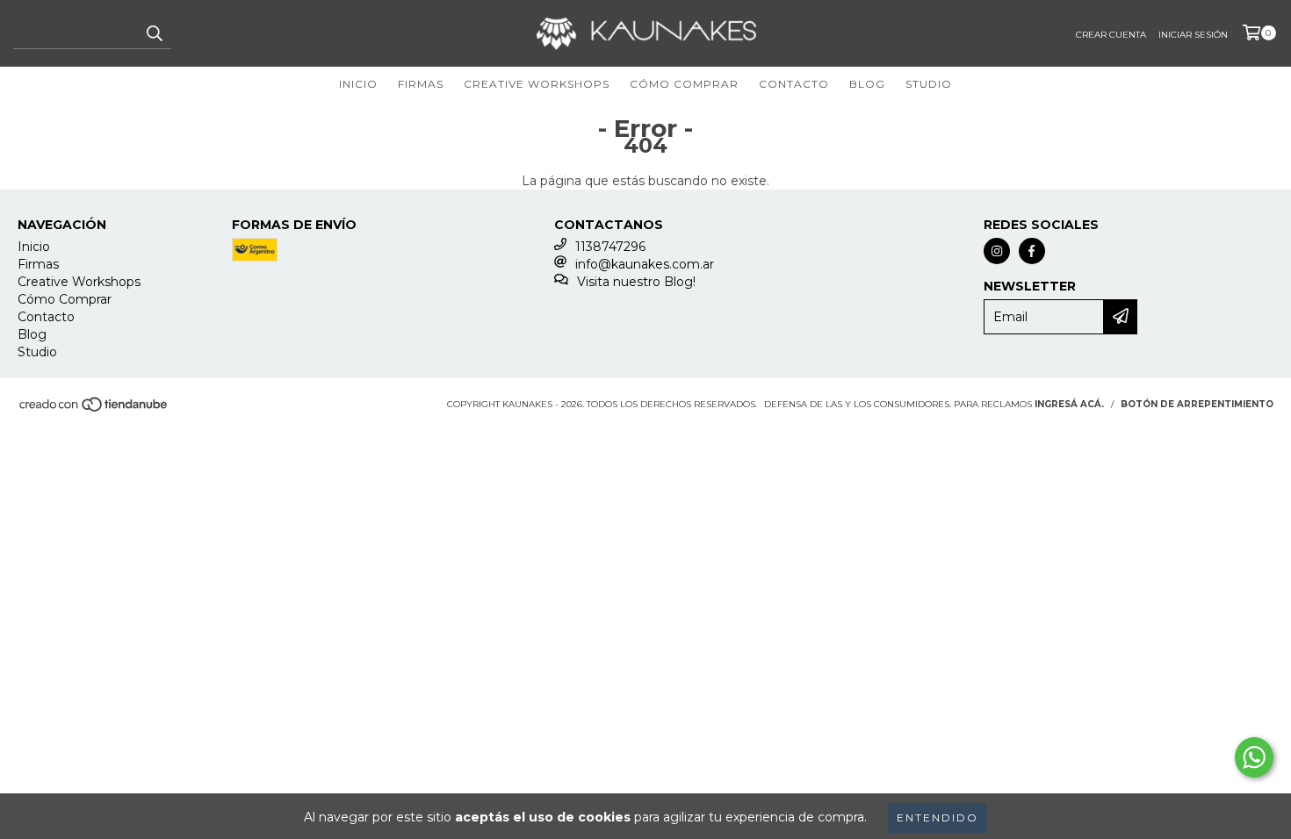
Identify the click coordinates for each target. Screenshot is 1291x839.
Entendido (937, 817)
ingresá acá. (1069, 404)
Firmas (421, 83)
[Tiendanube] (94, 410)
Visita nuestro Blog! (636, 282)
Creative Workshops (536, 83)
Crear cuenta (1111, 34)
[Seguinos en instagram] (997, 251)
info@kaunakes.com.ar (644, 264)
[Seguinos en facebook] (1032, 251)
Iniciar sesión (1193, 34)
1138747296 (610, 247)
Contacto (794, 83)
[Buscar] (153, 33)
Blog (867, 83)
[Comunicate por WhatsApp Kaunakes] (1254, 757)
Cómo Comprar (684, 83)
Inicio (358, 83)
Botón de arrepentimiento (1197, 404)
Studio (928, 83)
